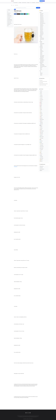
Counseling (41, 52)
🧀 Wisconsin (41, 159)
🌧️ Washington (41, 156)
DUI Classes (41, 53)
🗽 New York (41, 135)
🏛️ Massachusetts (42, 119)
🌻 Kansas (41, 112)
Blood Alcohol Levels (42, 39)
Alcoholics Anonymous (42, 55)
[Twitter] (28, 412)
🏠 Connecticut (41, 99)
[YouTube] (30, 412)
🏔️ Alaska (41, 92)
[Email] (29, 14)
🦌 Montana (41, 126)
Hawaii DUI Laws (41, 26)
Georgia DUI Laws (41, 25)
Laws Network (16, 12)
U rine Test (41, 69)
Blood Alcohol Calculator (42, 65)
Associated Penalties (9, 15)
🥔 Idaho (41, 106)
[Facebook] (26, 412)
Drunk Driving (41, 2)
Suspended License (42, 57)
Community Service (42, 51)
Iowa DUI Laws (41, 30)
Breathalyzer (37, 2)
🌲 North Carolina (41, 136)
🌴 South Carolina (42, 146)
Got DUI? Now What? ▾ (15, 2)
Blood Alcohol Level (24, 2)
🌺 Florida (41, 102)
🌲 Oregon (41, 142)
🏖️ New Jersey (41, 132)
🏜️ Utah (40, 152)
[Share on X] (24, 14)
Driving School (33, 2)
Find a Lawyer (41, 167)
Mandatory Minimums (42, 56)
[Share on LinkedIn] (26, 14)
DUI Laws (40, 12)
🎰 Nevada (41, 129)
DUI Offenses (20, 2)
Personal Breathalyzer (42, 64)
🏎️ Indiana (41, 109)
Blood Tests (41, 67)
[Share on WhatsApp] (27, 14)
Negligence (41, 170)
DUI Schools (41, 54)
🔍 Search (38, 7)
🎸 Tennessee (41, 149)
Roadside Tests (8, 24)
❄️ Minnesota (41, 122)
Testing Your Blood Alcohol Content (43, 66)
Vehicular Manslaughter (9, 19)
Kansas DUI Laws (41, 31)
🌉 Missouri (41, 125)
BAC (40, 40)
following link (15, 166)
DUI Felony (41, 42)
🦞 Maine (41, 116)
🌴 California (41, 96)
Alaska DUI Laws (41, 14)
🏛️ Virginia (41, 155)
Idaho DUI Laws (41, 27)
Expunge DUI (28, 2)
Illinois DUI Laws (41, 28)
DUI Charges (41, 41)
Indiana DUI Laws (41, 29)
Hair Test (41, 68)
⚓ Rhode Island (41, 145)
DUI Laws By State (41, 13)
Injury (14, 9)
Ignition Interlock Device (9, 20)
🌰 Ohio (40, 139)
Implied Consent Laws (9, 23)
